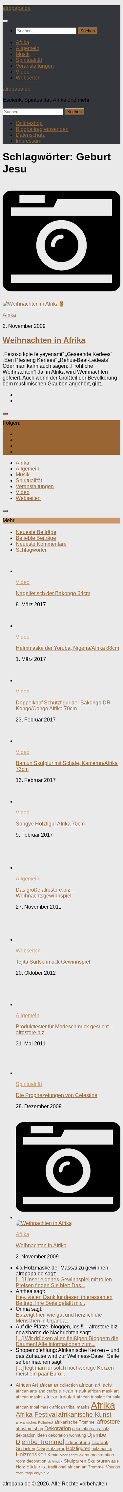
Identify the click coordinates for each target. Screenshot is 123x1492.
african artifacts (95, 1385)
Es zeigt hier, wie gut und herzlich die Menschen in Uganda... (59, 1317)
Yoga (20, 1473)
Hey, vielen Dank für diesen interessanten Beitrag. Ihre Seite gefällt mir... (64, 1300)
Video (23, 72)
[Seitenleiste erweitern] (5, 414)
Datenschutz (30, 135)
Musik (23, 54)
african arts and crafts (36, 1391)
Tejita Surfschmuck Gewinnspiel (53, 962)
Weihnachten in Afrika (44, 340)
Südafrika (36, 1466)
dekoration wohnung (67, 1435)
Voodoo (113, 1467)
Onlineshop (29, 123)
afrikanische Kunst (85, 1414)
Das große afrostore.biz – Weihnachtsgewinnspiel (45, 892)
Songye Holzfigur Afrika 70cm (50, 823)
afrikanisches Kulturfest (34, 1422)
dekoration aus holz (90, 1429)
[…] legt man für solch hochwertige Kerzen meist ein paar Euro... (65, 1371)
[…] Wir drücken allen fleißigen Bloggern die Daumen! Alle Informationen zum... (67, 1341)
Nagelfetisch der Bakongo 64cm (53, 593)
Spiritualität (29, 60)
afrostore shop (29, 1429)
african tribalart (59, 1396)
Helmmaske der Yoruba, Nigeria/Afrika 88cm (67, 648)
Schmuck (55, 1461)
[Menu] (5, 21)
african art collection (58, 1385)
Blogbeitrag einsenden (42, 129)
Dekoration (57, 1428)
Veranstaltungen (35, 66)
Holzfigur (55, 1448)
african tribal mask (33, 1407)
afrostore (108, 1421)
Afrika (22, 42)
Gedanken (25, 1449)
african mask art (103, 1391)
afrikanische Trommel (74, 1422)
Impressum (28, 141)
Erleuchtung (77, 1442)
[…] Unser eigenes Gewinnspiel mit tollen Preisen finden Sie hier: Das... (64, 1282)
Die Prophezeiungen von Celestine (56, 1095)
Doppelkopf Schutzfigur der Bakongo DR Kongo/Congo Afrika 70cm (63, 705)
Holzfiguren (78, 1448)
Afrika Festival (36, 1414)
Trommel (96, 1467)
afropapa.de (17, 8)
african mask (73, 1391)
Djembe (96, 1435)
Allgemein (27, 48)
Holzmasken (31, 1454)
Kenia (53, 1455)
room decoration (31, 1461)
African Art (27, 1385)
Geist (40, 1449)
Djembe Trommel (40, 1441)
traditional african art (67, 1467)
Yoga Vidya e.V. (37, 1473)
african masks (29, 1397)
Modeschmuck (71, 1455)
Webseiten (28, 77)
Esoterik (100, 1442)
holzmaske (102, 1449)
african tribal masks (71, 1407)
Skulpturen (75, 1461)
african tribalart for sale (98, 1397)
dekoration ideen (31, 1435)
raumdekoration (99, 1455)
